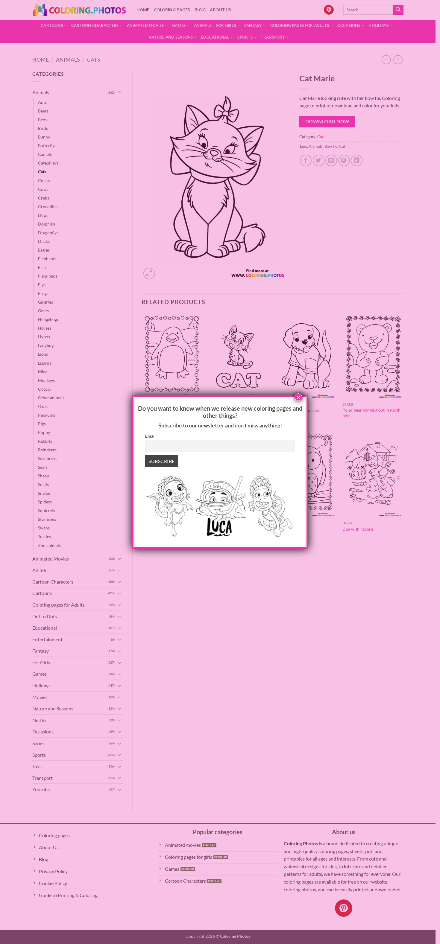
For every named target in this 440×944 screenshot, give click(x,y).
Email (150, 435)
